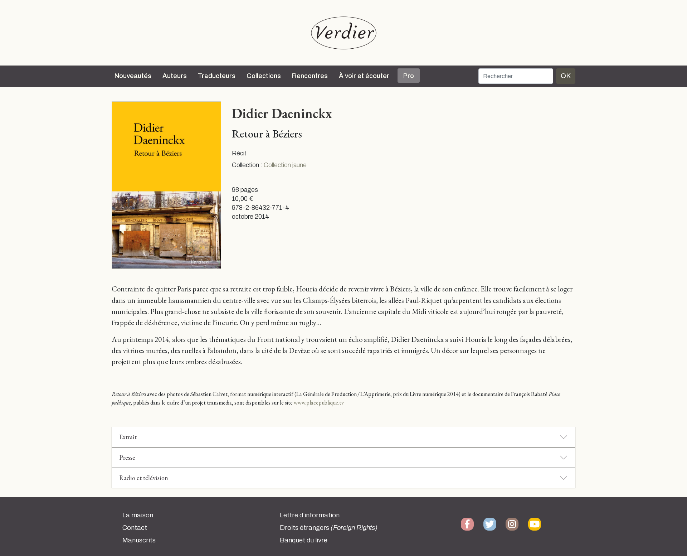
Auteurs (174, 75)
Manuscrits (139, 540)
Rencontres (310, 75)
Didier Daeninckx (282, 113)
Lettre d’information (310, 515)
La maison (137, 515)
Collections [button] (264, 75)
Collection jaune (285, 165)
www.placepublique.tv (319, 402)
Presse (127, 457)
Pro (408, 75)
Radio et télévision (143, 478)
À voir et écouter (364, 75)
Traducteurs (216, 75)
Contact (134, 527)
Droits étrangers (328, 527)
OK (566, 75)
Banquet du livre (303, 540)
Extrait (128, 437)
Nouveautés (132, 75)
